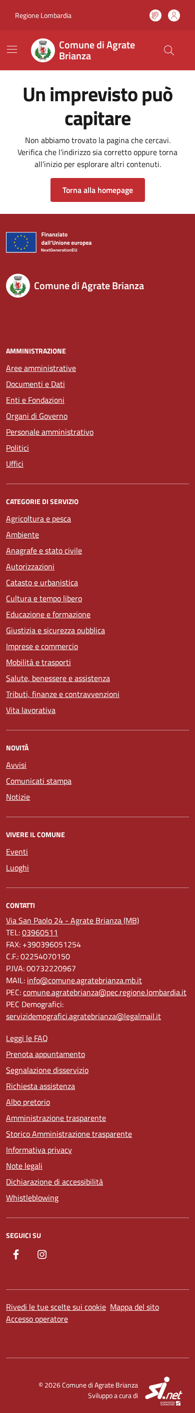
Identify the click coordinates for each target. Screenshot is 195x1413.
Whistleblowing (32, 1198)
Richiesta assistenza (40, 1086)
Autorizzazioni (30, 566)
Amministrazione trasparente (56, 1118)
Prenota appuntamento (45, 1054)
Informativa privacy (39, 1150)
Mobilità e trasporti (38, 662)
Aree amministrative (41, 368)
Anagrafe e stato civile (44, 550)
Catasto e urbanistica (42, 582)
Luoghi (17, 868)
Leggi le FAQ (27, 1038)
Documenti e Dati (35, 384)
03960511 (40, 932)
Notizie (18, 797)
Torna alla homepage (97, 190)
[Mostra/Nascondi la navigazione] (12, 49)
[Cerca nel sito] (169, 50)
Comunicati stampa (39, 781)
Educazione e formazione (48, 614)
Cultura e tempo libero (44, 598)
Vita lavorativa (31, 710)
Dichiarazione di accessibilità (54, 1182)
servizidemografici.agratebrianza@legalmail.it (83, 1016)
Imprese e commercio (42, 646)
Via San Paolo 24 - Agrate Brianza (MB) (72, 920)
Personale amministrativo (50, 432)
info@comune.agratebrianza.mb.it (84, 980)
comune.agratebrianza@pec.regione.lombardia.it (104, 992)
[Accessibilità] (156, 15)
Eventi (17, 852)
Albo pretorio (28, 1102)
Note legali (24, 1166)
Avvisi (16, 765)
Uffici (15, 464)
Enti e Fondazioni (35, 400)
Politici (17, 448)
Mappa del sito (134, 1307)
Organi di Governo (37, 416)
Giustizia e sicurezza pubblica (55, 630)
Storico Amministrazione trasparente (69, 1134)
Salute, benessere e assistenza (58, 678)
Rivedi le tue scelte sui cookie (56, 1307)
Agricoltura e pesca (38, 519)
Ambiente (22, 534)
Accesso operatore (37, 1319)
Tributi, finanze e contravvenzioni (63, 694)
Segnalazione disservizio (47, 1070)
